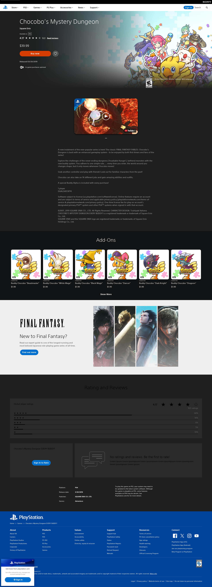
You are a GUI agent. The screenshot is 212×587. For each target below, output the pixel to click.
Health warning (144, 543)
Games (36, 7)
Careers (12, 537)
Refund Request (113, 550)
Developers (143, 547)
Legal (133, 581)
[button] (106, 116)
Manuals (110, 553)
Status (109, 540)
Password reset (112, 547)
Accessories (65, 7)
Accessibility (79, 537)
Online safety (79, 540)
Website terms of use (156, 581)
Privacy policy (142, 581)
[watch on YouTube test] (130, 131)
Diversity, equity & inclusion (85, 543)
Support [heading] (111, 530)
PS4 (43, 537)
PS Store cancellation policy (149, 537)
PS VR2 (44, 540)
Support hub (111, 534)
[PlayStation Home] (5, 7)
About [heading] (13, 530)
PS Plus (50, 7)
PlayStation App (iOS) (179, 542)
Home (12, 523)
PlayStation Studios (17, 540)
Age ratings (143, 540)
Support (93, 7)
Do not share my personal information (188, 581)
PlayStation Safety (113, 537)
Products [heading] (46, 530)
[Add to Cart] (35, 53)
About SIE (13, 534)
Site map (169, 581)
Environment (79, 534)
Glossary (142, 550)
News (80, 7)
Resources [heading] (144, 530)
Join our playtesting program (182, 548)
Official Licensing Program (149, 553)
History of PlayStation (17, 550)
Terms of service (145, 534)
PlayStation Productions (18, 543)
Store (14, 7)
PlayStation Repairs (114, 543)
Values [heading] (78, 530)
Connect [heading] (176, 530)
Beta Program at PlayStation (182, 552)
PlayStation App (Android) (181, 545)
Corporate (13, 547)
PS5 (25, 7)
